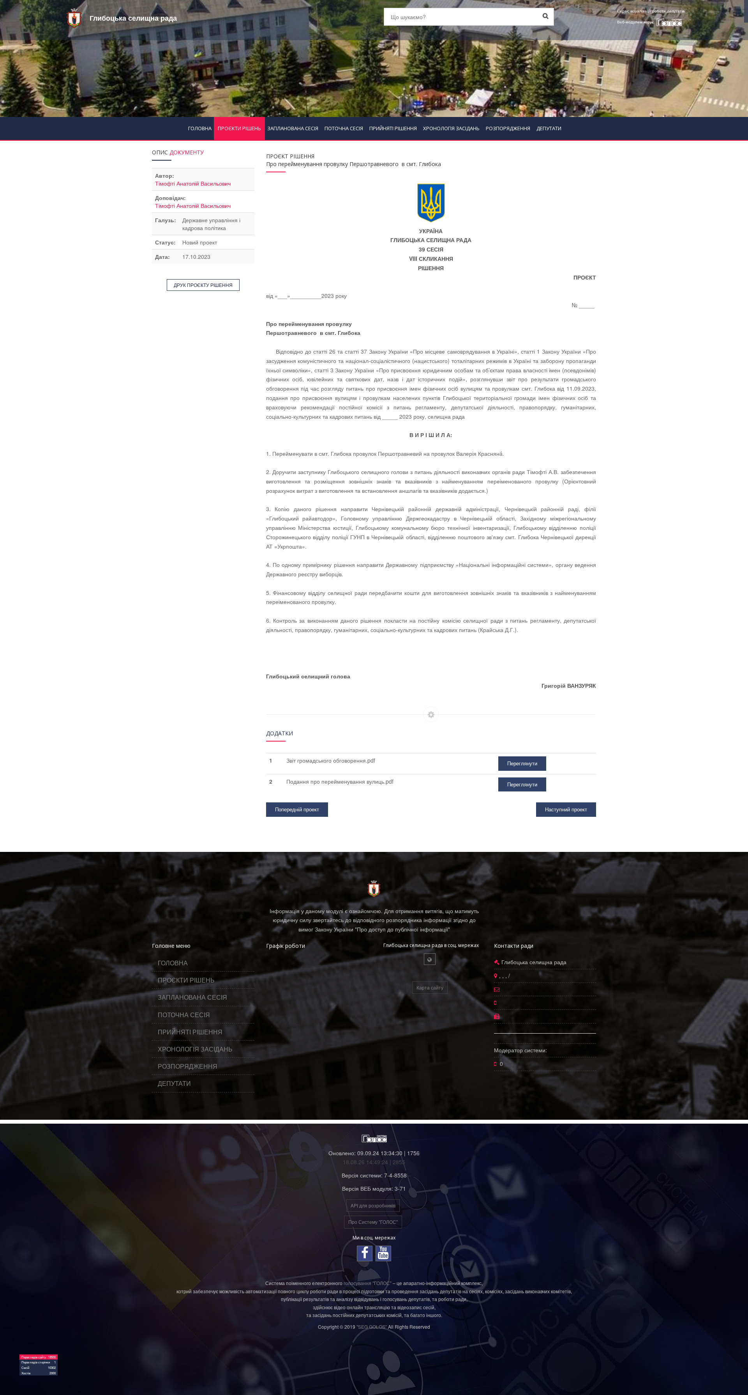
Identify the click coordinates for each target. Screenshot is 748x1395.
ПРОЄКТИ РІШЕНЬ (239, 128)
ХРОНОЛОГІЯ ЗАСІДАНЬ (451, 128)
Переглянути (522, 763)
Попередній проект (297, 809)
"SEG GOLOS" (371, 1326)
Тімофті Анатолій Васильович (193, 183)
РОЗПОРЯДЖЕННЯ (508, 128)
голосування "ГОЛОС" (368, 1283)
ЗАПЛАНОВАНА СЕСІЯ (292, 128)
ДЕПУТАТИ (548, 128)
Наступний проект (566, 809)
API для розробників (373, 1205)
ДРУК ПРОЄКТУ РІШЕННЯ (203, 284)
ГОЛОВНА (200, 128)
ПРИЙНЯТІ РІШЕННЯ (393, 128)
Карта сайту (429, 987)
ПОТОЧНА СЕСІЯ (344, 128)
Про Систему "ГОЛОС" (373, 1221)
